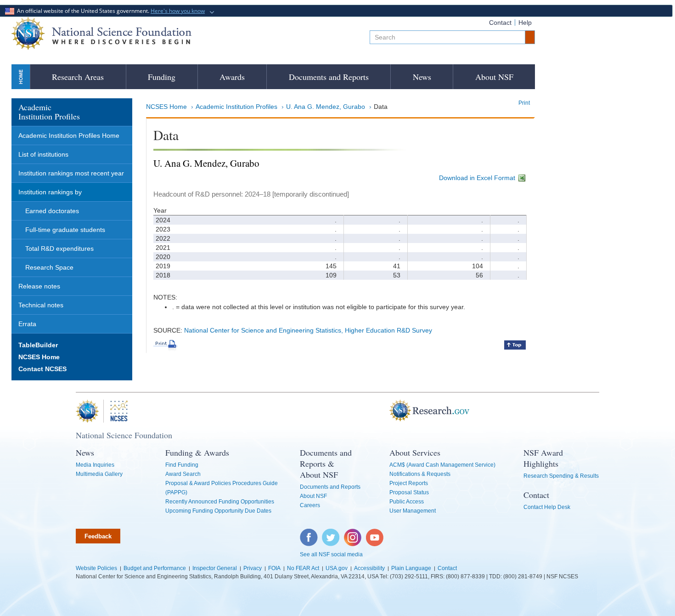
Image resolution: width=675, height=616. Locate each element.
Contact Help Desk (546, 507)
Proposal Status (409, 492)
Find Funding (181, 465)
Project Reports (408, 483)
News (422, 76)
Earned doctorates (52, 211)
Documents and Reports (329, 76)
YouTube (375, 533)
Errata (27, 324)
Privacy (252, 568)
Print (524, 103)
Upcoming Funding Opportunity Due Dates (218, 511)
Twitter (329, 533)
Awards (232, 76)
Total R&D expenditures (59, 248)
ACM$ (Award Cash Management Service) (442, 465)
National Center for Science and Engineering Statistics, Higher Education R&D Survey (308, 330)
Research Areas (78, 76)
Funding (161, 76)
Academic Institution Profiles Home (68, 135)
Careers (310, 505)
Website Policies (96, 568)
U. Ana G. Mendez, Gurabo (325, 106)
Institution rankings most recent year (71, 173)
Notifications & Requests (419, 474)
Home (20, 76)
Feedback (98, 536)
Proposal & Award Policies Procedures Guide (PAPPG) (221, 488)
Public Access (406, 501)
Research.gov (385, 411)
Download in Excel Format (478, 177)
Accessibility (369, 568)
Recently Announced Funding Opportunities (219, 501)
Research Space (49, 267)
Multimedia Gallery (99, 474)
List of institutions (43, 154)
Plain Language (411, 568)
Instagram (353, 533)
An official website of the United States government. (109, 11)
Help (525, 22)
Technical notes (40, 305)
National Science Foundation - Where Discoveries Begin (101, 33)
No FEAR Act (303, 568)
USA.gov (337, 568)
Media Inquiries (95, 465)
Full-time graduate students (65, 229)
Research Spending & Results (561, 476)
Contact (500, 22)
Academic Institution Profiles (236, 106)
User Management (412, 511)
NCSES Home (166, 106)
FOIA (274, 568)
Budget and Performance (155, 568)
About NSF (494, 76)
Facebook (309, 533)
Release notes (39, 286)
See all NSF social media (331, 554)
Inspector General (214, 568)
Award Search (183, 474)
